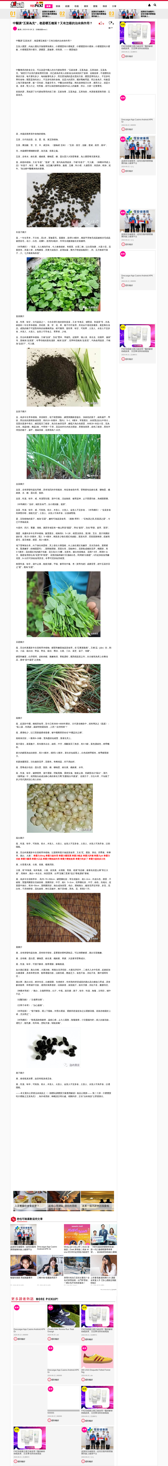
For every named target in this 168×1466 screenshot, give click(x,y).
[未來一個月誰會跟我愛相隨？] (97, 1201)
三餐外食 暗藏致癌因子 (47, 1278)
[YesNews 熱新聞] (17, 8)
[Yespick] (37, 7)
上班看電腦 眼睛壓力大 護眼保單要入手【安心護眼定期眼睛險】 (103, 1280)
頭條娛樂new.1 (41, 29)
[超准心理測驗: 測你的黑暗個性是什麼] (64, 1201)
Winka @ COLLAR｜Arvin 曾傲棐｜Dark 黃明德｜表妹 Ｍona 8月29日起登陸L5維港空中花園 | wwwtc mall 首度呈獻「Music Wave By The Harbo (77, 1252)
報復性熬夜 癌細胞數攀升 (21, 1278)
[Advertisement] (63, 59)
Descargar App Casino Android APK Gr (47, 1248)
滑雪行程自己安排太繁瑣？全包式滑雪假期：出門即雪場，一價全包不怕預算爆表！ (77, 1280)
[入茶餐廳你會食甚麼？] (30, 1201)
